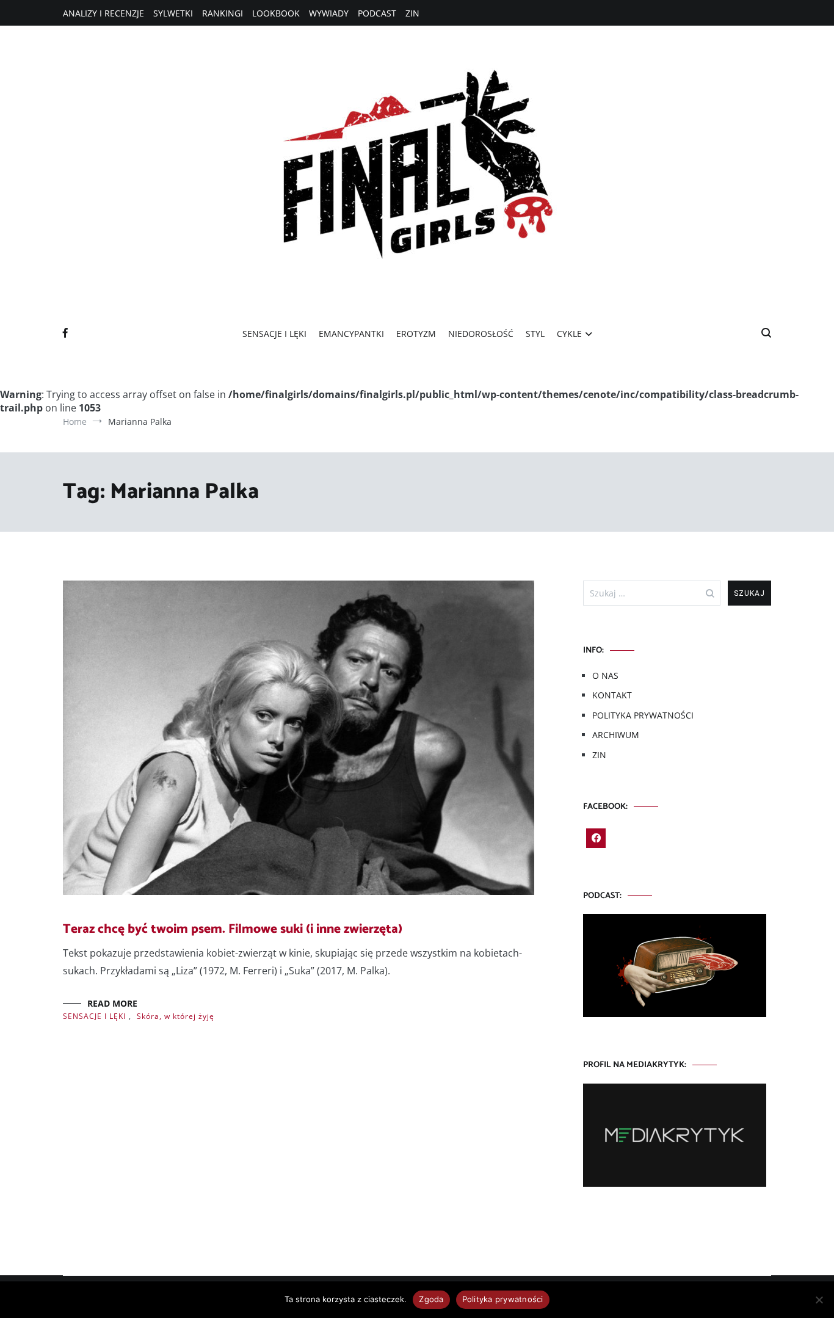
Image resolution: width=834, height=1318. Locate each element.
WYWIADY (329, 13)
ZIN (412, 13)
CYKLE (569, 333)
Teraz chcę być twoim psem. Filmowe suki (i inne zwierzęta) (232, 929)
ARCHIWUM (615, 734)
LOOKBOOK (276, 13)
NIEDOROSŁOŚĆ (480, 333)
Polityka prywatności (502, 1299)
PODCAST (377, 13)
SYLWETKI (173, 13)
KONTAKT (612, 695)
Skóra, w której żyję (175, 1016)
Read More (112, 1003)
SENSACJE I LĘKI (274, 333)
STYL (535, 333)
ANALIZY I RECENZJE (103, 13)
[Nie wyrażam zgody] (819, 1300)
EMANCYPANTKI (351, 333)
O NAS (605, 675)
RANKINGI (222, 13)
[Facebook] (596, 838)
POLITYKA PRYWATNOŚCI (643, 715)
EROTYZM (416, 333)
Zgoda (431, 1299)
